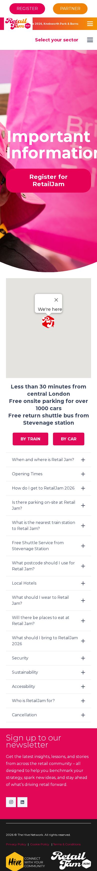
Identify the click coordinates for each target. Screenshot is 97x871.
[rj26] (18, 23)
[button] (90, 24)
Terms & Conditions (67, 844)
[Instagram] (11, 802)
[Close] (56, 300)
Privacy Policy (16, 844)
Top (91, 864)
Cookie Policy (40, 844)
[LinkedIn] (22, 802)
